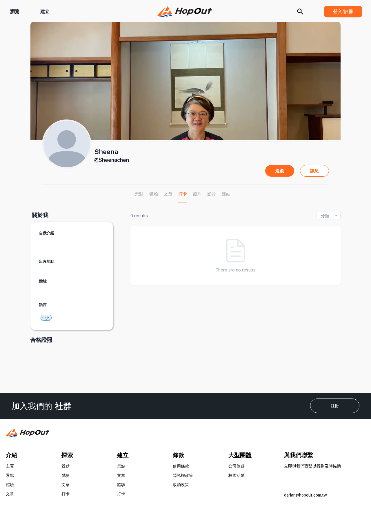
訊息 (314, 170)
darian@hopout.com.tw (305, 495)
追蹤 (279, 170)
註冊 (335, 405)
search (300, 12)
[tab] (139, 194)
